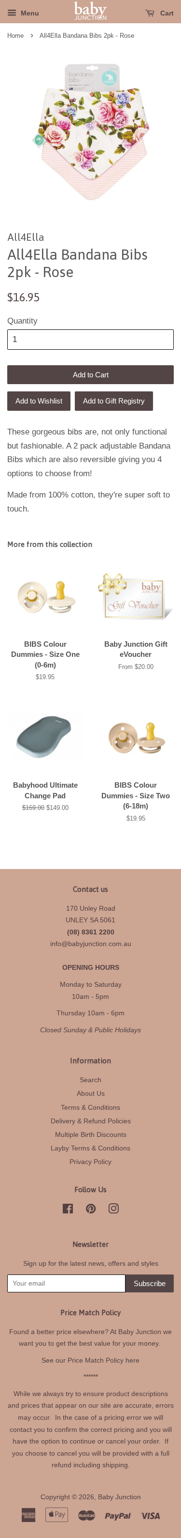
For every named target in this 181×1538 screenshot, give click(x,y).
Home (15, 35)
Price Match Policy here (103, 1360)
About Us (91, 1093)
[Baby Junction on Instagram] (113, 1210)
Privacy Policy (90, 1161)
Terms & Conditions (90, 1107)
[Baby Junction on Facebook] (67, 1210)
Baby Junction (119, 1497)
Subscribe (150, 1283)
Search (90, 1080)
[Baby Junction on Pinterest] (90, 1210)
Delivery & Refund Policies (91, 1121)
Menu (29, 13)
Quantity (22, 321)
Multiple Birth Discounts (90, 1134)
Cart (166, 13)
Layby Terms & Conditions (90, 1148)
